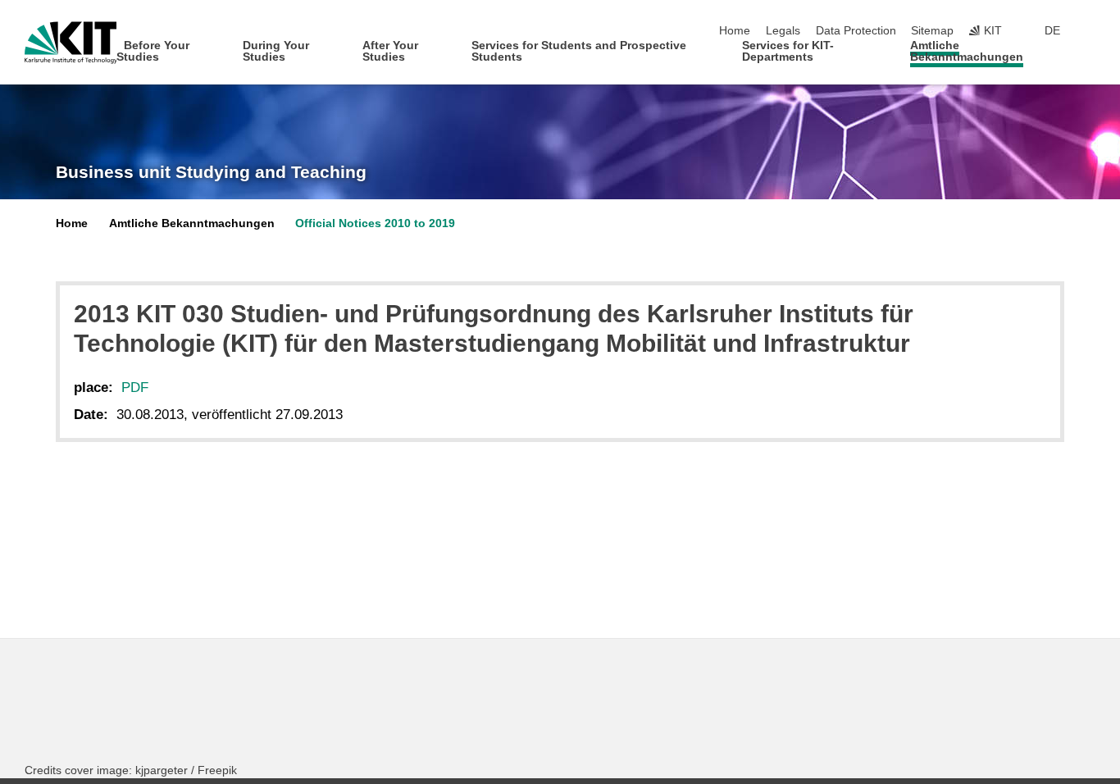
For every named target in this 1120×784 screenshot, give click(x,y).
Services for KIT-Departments (788, 51)
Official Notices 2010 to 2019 (375, 223)
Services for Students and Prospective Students (578, 51)
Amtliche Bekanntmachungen (966, 51)
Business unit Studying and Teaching (211, 172)
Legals (783, 31)
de (1052, 31)
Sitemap (932, 31)
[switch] (1090, 31)
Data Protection (856, 31)
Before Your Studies (152, 51)
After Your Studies (390, 51)
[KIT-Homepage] (71, 42)
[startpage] (1090, 56)
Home (734, 31)
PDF (134, 387)
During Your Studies (276, 51)
